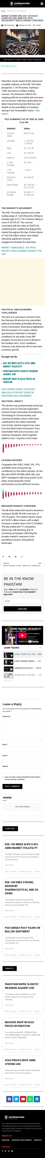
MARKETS (38, 1140)
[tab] (22, 654)
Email (5, 755)
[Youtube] (23, 1099)
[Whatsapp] (30, 1099)
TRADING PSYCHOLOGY (23, 668)
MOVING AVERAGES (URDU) (25, 682)
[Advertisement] (22, 281)
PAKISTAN (5, 1140)
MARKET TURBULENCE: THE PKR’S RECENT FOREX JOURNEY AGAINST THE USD (22, 250)
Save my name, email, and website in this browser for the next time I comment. (22, 778)
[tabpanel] (22, 635)
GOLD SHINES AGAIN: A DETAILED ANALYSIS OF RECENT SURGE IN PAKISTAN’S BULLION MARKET (18, 392)
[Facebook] (9, 1099)
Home (3, 11)
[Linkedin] (37, 1099)
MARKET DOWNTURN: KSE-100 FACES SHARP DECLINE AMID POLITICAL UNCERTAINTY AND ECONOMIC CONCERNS (22, 18)
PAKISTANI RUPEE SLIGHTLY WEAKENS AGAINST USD (20, 372)
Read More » (9, 865)
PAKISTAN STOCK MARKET (17, 11)
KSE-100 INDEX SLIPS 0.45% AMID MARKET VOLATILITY (19, 364)
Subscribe (22, 609)
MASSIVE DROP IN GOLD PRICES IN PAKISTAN (19, 380)
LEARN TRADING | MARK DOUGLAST (28, 661)
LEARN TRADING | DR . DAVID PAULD (28, 654)
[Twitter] (16, 1099)
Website (5, 766)
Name (5, 744)
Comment (6, 716)
